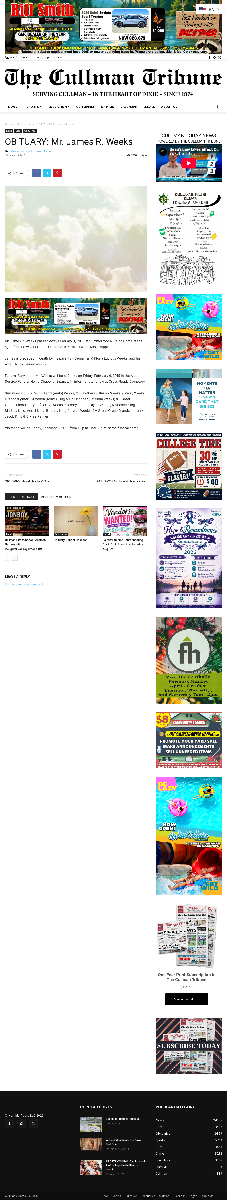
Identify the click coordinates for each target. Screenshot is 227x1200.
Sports (117, 1196)
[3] (189, 396)
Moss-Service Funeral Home (30, 151)
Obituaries (29, 130)
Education (131, 1196)
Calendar (179, 1196)
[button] (216, 106)
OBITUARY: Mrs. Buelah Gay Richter (121, 481)
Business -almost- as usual (123, 1118)
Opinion (164, 1196)
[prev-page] (7, 558)
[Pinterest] (57, 173)
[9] (113, 27)
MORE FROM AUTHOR (56, 497)
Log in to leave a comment (24, 584)
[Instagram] (214, 57)
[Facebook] (209, 57)
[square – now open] (189, 326)
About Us (207, 1196)
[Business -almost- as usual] (91, 1124)
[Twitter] (219, 57)
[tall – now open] (189, 836)
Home (9, 124)
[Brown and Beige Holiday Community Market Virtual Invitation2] (189, 238)
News (20, 124)
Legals (193, 1196)
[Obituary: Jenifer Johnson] (76, 521)
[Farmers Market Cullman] (189, 660)
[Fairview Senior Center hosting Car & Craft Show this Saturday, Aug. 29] (125, 521)
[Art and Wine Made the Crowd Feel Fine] (91, 1144)
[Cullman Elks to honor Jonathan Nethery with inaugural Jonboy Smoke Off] (27, 521)
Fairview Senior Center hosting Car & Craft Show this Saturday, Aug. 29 (123, 544)
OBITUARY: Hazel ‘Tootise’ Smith (28, 481)
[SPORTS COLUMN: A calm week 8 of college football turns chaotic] (91, 1167)
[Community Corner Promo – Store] (189, 740)
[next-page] (15, 558)
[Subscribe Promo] (189, 1045)
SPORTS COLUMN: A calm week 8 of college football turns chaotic (125, 1165)
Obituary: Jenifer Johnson (70, 540)
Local (31, 124)
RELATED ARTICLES (21, 497)
